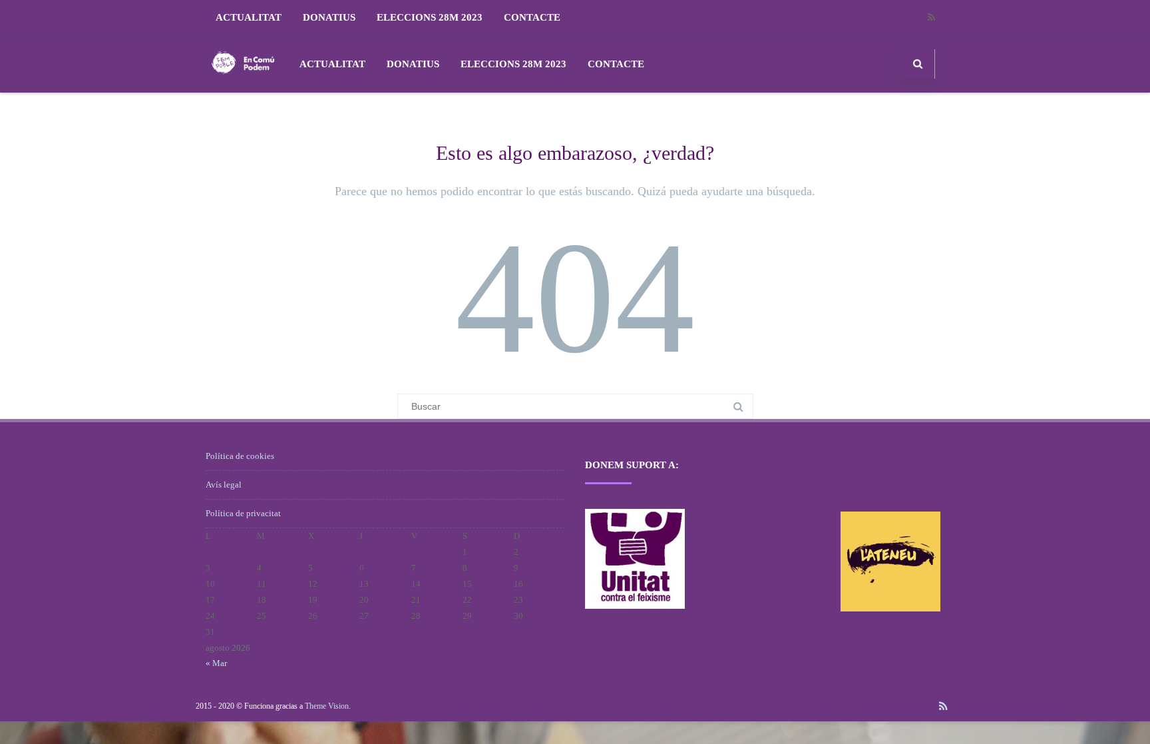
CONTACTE (532, 17)
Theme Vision (327, 706)
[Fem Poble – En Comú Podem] (243, 88)
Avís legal (224, 485)
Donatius (329, 17)
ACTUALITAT (249, 17)
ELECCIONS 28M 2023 (429, 17)
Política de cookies (240, 456)
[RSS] (931, 18)
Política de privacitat (243, 513)
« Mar (216, 663)
